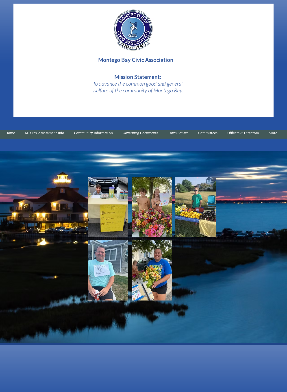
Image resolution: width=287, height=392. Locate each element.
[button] (108, 207)
